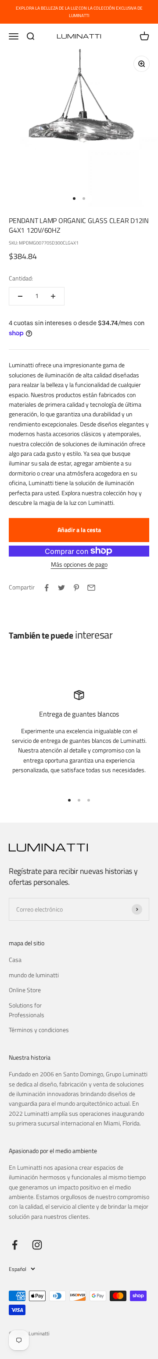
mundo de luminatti (34, 974)
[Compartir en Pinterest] (76, 587)
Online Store (25, 989)
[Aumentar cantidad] (53, 296)
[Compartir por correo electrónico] (91, 587)
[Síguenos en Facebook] (15, 1245)
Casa (15, 959)
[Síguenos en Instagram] (37, 1245)
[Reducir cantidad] (20, 296)
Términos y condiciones (39, 1029)
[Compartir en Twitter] (61, 587)
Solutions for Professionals (26, 1010)
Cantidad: (21, 278)
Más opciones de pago (79, 564)
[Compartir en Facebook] (46, 587)
